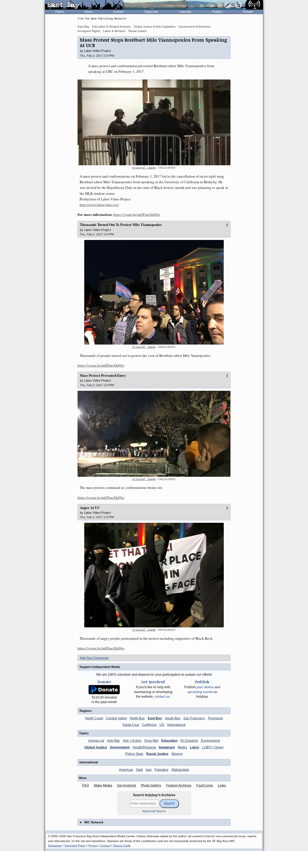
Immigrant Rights (89, 31)
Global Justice (95, 747)
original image (144, 167)
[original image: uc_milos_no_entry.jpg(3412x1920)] (154, 434)
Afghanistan (180, 770)
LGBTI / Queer (213, 747)
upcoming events (200, 692)
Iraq (148, 770)
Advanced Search (154, 811)
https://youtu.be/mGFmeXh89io (136, 214)
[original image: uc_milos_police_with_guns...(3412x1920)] (154, 122)
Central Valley (116, 718)
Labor (194, 747)
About (88, 11)
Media (182, 747)
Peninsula (215, 718)
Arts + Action (132, 740)
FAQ (85, 785)
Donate (248, 11)
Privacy (93, 845)
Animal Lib (96, 740)
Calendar (185, 11)
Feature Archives (178, 785)
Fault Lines (204, 785)
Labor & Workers (114, 31)
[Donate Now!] (104, 689)
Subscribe (151, 11)
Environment (210, 740)
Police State (134, 754)
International (176, 725)
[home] (84, 5)
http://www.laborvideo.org (99, 204)
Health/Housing (144, 747)
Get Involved (126, 785)
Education (169, 740)
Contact (118, 11)
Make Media (103, 785)
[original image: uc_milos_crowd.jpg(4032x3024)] (154, 292)
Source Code (122, 845)
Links (222, 785)
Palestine (161, 770)
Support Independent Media (99, 667)
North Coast (94, 718)
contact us (162, 696)
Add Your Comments (94, 658)
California (149, 725)
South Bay (172, 718)
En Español (189, 740)
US (161, 725)
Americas (126, 770)
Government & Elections (195, 26)
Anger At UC (90, 507)
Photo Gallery (151, 785)
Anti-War (113, 740)
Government (120, 747)
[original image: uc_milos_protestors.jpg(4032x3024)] (154, 575)
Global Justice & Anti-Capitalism (155, 26)
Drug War (151, 740)
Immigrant (167, 747)
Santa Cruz (130, 725)
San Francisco (194, 718)
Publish (217, 11)
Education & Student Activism (111, 26)
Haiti (139, 770)
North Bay (137, 718)
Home (59, 11)
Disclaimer (55, 845)
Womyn (177, 754)
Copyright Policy (75, 845)
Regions (85, 711)
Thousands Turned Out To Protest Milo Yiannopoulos (121, 224)
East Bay (83, 26)
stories (205, 687)
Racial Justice (137, 31)
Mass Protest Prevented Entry (103, 375)
